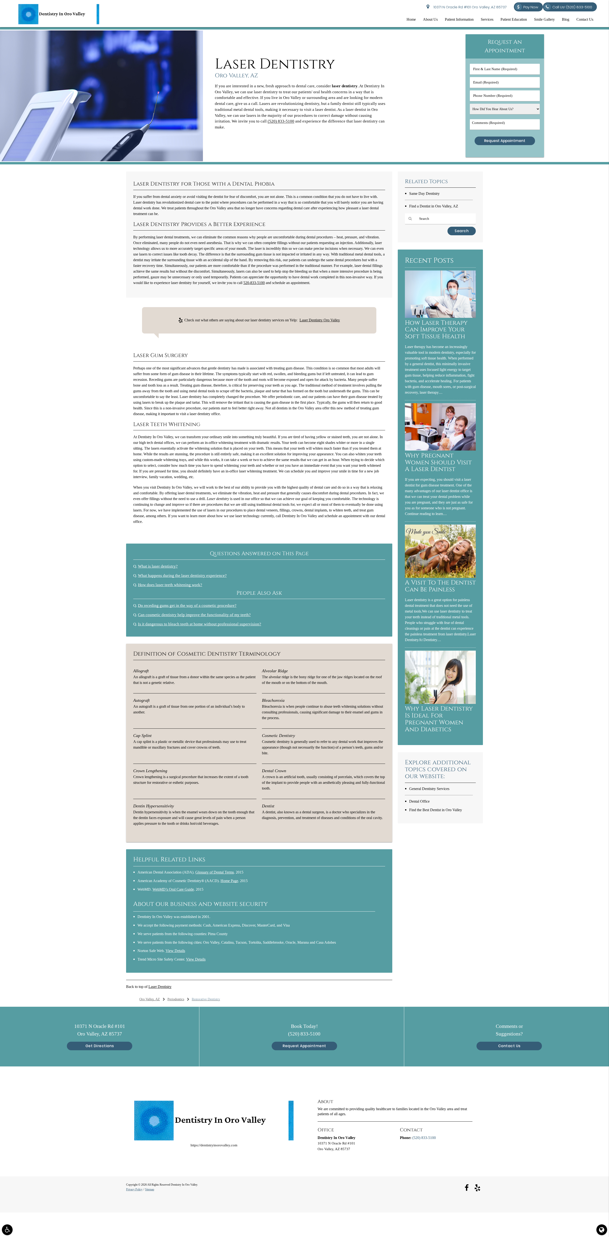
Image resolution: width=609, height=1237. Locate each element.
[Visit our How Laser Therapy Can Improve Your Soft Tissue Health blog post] (440, 317)
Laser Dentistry (160, 986)
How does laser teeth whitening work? (170, 585)
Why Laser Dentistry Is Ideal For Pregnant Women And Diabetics (439, 719)
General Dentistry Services (429, 788)
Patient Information (459, 19)
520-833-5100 (254, 282)
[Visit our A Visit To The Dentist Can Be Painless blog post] (440, 577)
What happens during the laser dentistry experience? (182, 575)
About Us (430, 19)
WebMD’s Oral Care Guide (173, 889)
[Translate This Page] (601, 1229)
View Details (175, 950)
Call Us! (572, 7)
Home (411, 19)
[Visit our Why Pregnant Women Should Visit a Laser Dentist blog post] (440, 449)
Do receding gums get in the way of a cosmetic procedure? (187, 605)
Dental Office (419, 801)
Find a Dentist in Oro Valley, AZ (433, 206)
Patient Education (514, 19)
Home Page (229, 881)
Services (487, 19)
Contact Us (584, 19)
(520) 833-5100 (281, 121)
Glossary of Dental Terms (214, 872)
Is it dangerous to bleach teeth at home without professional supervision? (199, 624)
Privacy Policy (134, 1189)
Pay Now (530, 7)
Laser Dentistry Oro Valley (320, 320)
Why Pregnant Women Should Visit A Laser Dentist (438, 463)
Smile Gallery (544, 19)
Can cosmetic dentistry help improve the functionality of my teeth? (194, 615)
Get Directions (99, 1045)
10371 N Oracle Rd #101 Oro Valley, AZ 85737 (469, 7)
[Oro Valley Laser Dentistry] (101, 160)
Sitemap (149, 1189)
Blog (565, 19)
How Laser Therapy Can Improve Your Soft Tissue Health (436, 330)
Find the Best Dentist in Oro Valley (435, 810)
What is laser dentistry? (158, 566)
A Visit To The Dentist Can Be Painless (440, 586)
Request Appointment (304, 1045)
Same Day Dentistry (424, 193)
